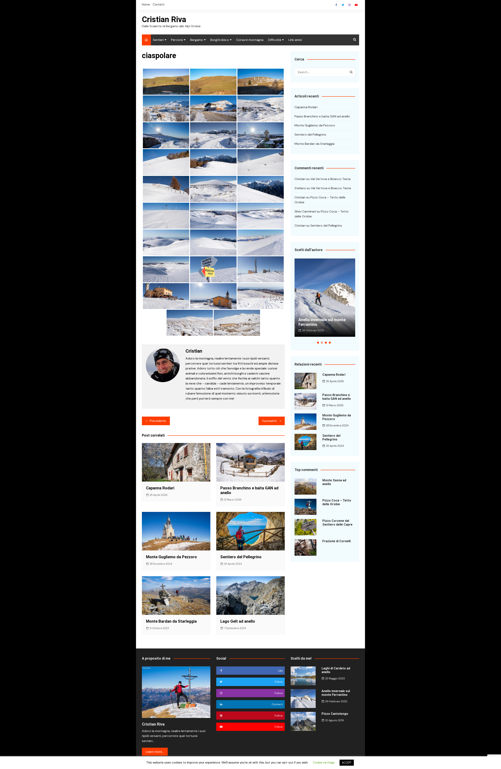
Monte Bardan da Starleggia (171, 621)
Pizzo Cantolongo (314, 324)
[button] (318, 343)
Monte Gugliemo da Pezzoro (171, 557)
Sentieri (158, 40)
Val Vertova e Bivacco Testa (330, 179)
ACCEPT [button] (346, 762)
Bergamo (196, 40)
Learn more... (155, 752)
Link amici (295, 40)
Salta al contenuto (349, 5)
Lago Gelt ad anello (237, 621)
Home (146, 4)
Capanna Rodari (160, 488)
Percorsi (177, 40)
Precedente (158, 421)
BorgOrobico (219, 40)
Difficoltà (274, 40)
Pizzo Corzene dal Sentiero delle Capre (337, 522)
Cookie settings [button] (324, 762)
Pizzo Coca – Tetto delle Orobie (336, 502)
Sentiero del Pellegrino (240, 557)
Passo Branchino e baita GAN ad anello (322, 116)
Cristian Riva (164, 19)
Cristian (300, 179)
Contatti (158, 4)
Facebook (336, 5)
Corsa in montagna (249, 40)
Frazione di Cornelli (336, 541)
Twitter (343, 5)
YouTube (356, 5)
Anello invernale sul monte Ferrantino (336, 693)
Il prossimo (269, 421)
